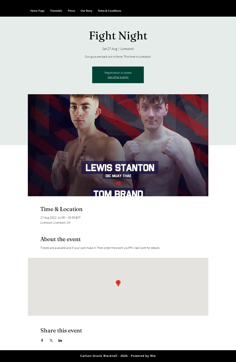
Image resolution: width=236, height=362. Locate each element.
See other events (118, 77)
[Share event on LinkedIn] (60, 340)
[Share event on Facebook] (42, 340)
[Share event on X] (51, 340)
